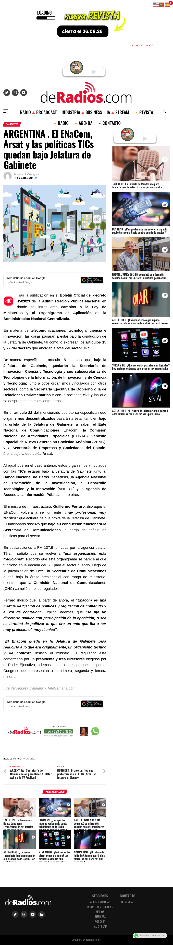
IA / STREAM (100, 926)
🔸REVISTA (143, 112)
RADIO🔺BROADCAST (38, 112)
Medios (100, 911)
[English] (156, 4)
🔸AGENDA (82, 123)
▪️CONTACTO (109, 123)
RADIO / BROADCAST (100, 902)
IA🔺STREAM (118, 112)
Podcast (100, 921)
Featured (30, 759)
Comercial (127, 902)
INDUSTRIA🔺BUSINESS (81, 112)
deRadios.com (25, 178)
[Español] (167, 4)
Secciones (100, 895)
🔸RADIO (60, 123)
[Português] (162, 4)
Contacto (127, 895)
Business (100, 916)
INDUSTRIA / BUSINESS (100, 906)
